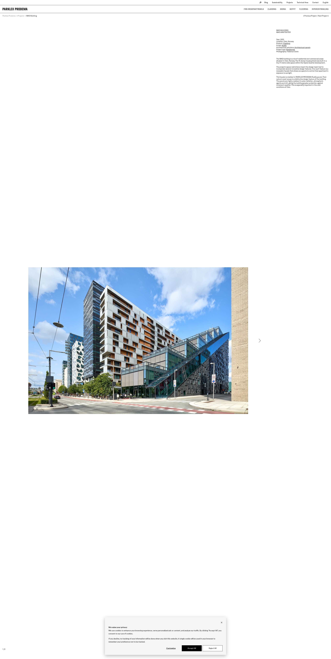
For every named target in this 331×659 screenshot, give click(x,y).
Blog (266, 2)
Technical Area (302, 2)
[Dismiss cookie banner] (222, 622)
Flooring (303, 9)
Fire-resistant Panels (254, 9)
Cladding (272, 9)
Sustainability (277, 2)
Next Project (323, 16)
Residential (290, 50)
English (325, 2)
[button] (259, 340)
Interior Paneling (320, 9)
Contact (315, 2)
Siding (283, 9)
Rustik (284, 46)
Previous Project (310, 16)
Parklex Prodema (9, 16)
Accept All (192, 648)
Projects (290, 2)
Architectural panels (302, 47)
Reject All (212, 648)
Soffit (292, 9)
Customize (171, 648)
